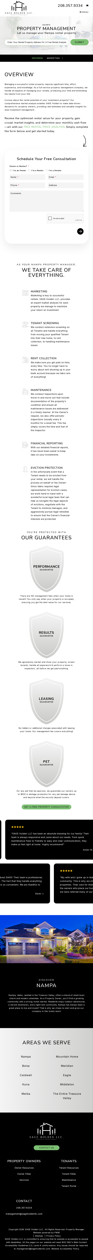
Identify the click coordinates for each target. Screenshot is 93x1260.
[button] (85, 5)
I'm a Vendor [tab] (55, 170)
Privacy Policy (53, 1236)
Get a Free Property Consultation (46, 806)
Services (24, 1180)
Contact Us (46, 1147)
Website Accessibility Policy (65, 1248)
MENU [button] (84, 12)
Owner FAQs (24, 1174)
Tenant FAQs (69, 1174)
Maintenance (69, 1180)
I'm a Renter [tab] (37, 170)
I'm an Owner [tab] (19, 170)
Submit (79, 42)
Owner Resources (24, 1168)
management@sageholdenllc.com (24, 1214)
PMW (57, 1232)
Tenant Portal (69, 1186)
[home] (19, 8)
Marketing (53, 58)
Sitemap (39, 1236)
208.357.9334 (70, 5)
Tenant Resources (69, 1168)
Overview (37, 58)
